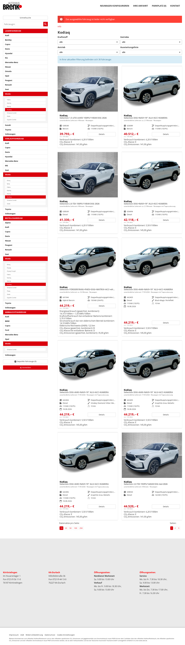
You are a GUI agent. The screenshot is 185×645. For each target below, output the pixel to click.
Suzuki (8, 125)
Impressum (14, 635)
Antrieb (61, 47)
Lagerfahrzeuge (13, 31)
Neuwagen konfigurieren (114, 5)
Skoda (7, 94)
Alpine (8, 222)
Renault (8, 85)
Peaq (8, 291)
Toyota (8, 129)
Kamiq (9, 103)
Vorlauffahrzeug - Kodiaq (88, 384)
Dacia (7, 49)
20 (66, 528)
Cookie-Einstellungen (66, 635)
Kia (6, 58)
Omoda (8, 71)
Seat (7, 89)
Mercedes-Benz (11, 62)
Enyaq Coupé (11, 271)
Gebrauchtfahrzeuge (15, 312)
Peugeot (8, 80)
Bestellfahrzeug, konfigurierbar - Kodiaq (88, 107)
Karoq (9, 106)
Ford (7, 330)
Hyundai (8, 53)
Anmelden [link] (26, 367)
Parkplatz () (159, 5)
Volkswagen (10, 134)
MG (6, 165)
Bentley (8, 40)
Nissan (8, 67)
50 (70, 528)
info (59, 26)
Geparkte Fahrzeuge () (26, 361)
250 (81, 528)
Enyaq (9, 268)
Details (102, 134)
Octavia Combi (11, 113)
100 (75, 528)
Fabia (8, 100)
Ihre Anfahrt (140, 5)
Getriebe (124, 37)
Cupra (7, 44)
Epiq (8, 184)
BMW (7, 321)
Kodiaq (9, 110)
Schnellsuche (25, 18)
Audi (7, 35)
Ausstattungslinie (129, 47)
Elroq (8, 180)
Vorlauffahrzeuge (14, 138)
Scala (8, 116)
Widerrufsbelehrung (34, 635)
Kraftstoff (62, 37)
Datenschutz (50, 635)
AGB (22, 635)
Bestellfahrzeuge (14, 218)
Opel (7, 76)
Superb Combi (11, 120)
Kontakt (175, 5)
